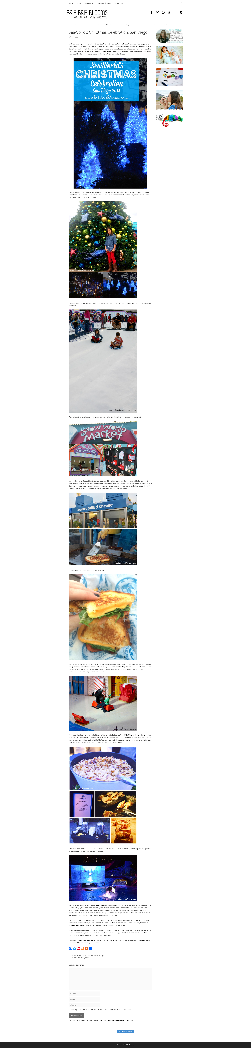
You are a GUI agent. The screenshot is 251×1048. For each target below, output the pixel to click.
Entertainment (85, 25)
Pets (137, 25)
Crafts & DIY (72, 25)
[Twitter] (157, 12)
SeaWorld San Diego (87, 940)
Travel (156, 25)
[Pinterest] (181, 12)
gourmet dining (105, 51)
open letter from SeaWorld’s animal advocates (114, 923)
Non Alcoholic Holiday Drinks (80, 958)
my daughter (85, 44)
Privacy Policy (119, 3)
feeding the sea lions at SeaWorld (132, 667)
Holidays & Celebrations (112, 25)
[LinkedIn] (175, 12)
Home (71, 3)
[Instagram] (163, 12)
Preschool (145, 25)
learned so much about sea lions (126, 669)
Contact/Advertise (104, 3)
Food (97, 25)
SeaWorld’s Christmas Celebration (113, 44)
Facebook (101, 940)
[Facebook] (151, 12)
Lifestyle (127, 25)
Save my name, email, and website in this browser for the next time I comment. (101, 1009)
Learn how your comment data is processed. (116, 1020)
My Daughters (89, 3)
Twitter (141, 940)
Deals (165, 25)
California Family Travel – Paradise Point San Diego (87, 955)
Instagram (110, 940)
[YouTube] (169, 12)
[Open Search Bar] (181, 3)
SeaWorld (142, 46)
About (79, 3)
